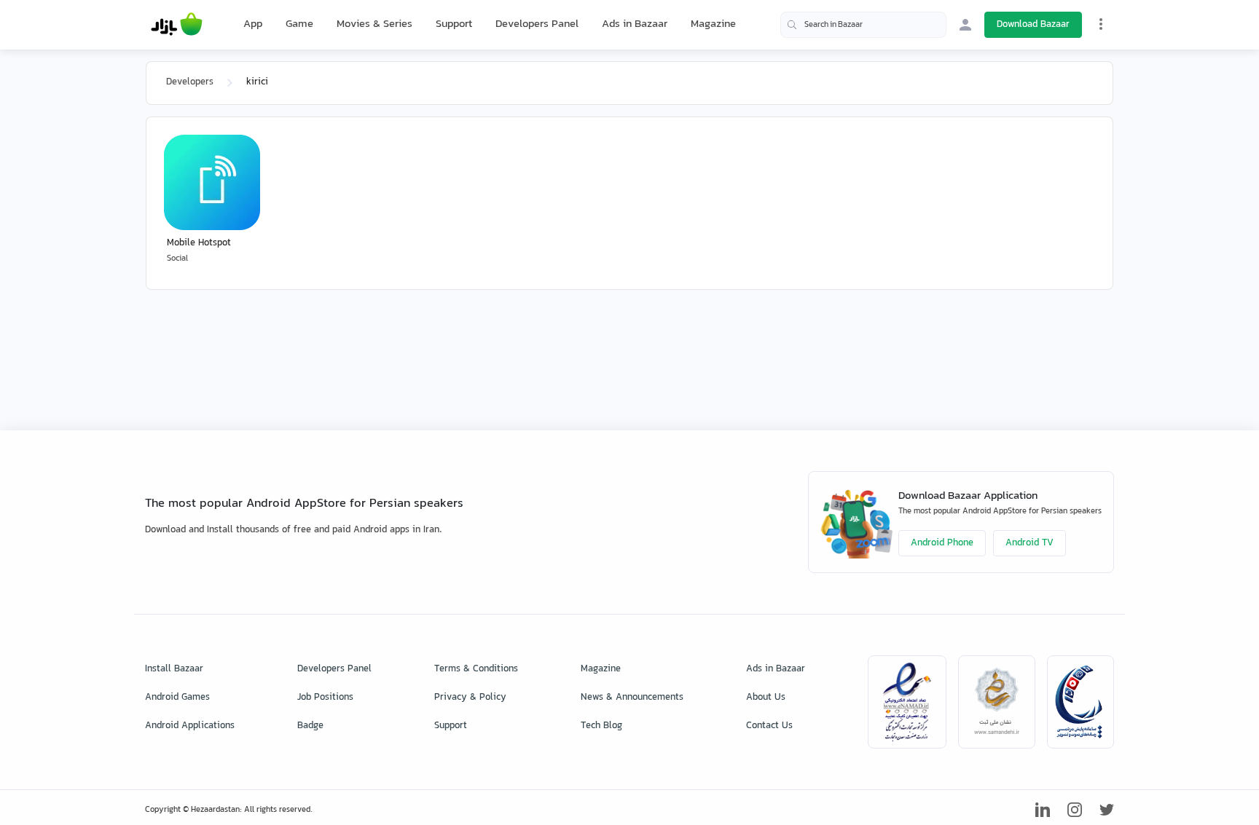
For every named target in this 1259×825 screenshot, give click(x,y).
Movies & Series (374, 24)
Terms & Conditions (476, 669)
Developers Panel (536, 24)
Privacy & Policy (470, 698)
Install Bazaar (174, 669)
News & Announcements (632, 698)
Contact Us (769, 726)
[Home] (176, 24)
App (252, 24)
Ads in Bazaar (634, 24)
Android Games (177, 698)
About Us (765, 698)
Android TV (1029, 543)
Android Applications (190, 726)
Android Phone (942, 543)
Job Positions (325, 698)
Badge (310, 726)
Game (299, 24)
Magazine (713, 24)
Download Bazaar (1033, 25)
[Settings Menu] (1101, 24)
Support (454, 24)
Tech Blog (601, 726)
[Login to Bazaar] (965, 25)
